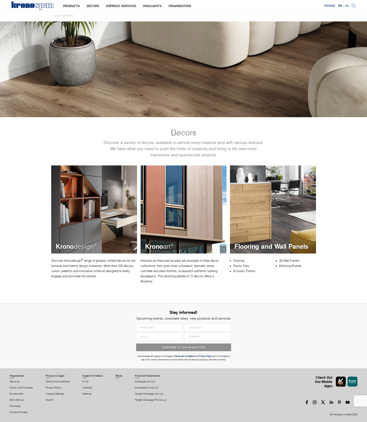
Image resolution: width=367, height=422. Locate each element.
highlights (152, 6)
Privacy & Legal (55, 376)
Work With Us (17, 400)
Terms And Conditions (58, 381)
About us (14, 381)
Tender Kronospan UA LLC (149, 393)
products (71, 6)
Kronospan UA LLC (145, 381)
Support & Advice (92, 376)
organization (179, 6)
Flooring (238, 260)
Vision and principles (21, 387)
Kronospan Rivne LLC (146, 387)
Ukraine (329, 5)
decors (93, 6)
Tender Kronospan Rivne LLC (151, 400)
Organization (17, 376)
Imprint (49, 400)
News (119, 376)
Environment (16, 393)
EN (340, 5)
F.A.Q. (85, 381)
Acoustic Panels (244, 271)
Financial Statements (147, 376)
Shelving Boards (290, 266)
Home (57, 15)
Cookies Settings (55, 393)
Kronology (15, 406)
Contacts (87, 387)
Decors (68, 15)
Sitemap (87, 393)
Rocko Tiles (241, 266)
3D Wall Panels (289, 260)
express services (121, 6)
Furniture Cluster (19, 412)
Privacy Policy (53, 387)
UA (347, 5)
